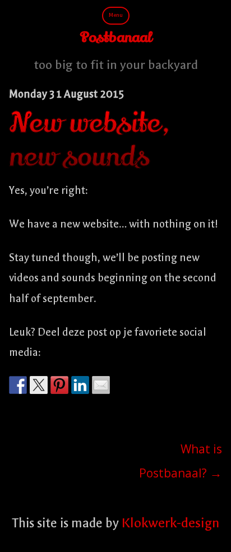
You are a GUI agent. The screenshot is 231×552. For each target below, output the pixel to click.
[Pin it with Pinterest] (59, 385)
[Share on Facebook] (18, 385)
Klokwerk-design (171, 523)
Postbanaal (116, 37)
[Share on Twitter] (39, 385)
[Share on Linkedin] (80, 385)
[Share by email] (101, 385)
